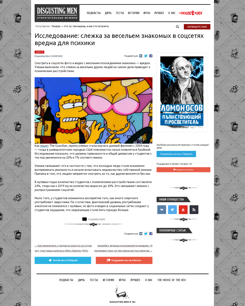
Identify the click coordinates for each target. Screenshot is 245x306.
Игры (146, 13)
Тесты (120, 13)
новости (39, 52)
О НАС (172, 13)
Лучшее (159, 13)
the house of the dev (190, 13)
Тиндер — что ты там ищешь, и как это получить (80, 26)
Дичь (108, 13)
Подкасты (94, 13)
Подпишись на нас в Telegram (176, 154)
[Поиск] (177, 26)
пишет (44, 145)
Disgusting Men (42, 56)
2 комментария (96, 219)
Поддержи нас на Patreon (126, 260)
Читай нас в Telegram (65, 260)
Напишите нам (197, 26)
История (133, 13)
